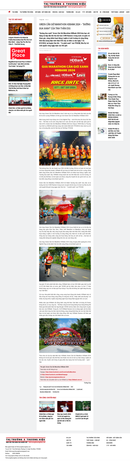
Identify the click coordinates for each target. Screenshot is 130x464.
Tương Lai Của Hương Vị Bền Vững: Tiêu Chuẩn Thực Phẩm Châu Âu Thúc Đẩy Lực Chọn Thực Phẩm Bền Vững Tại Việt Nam (114, 101)
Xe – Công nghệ (104, 12)
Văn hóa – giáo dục (58, 12)
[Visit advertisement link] (109, 30)
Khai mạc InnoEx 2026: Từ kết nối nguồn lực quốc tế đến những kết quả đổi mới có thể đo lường (64, 418)
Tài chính (15, 12)
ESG (72, 386)
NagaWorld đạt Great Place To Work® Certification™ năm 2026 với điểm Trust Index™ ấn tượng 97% (20, 64)
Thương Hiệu (90, 443)
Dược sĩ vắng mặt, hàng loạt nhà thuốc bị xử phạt (114, 67)
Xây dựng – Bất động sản (42, 12)
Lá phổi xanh (79, 389)
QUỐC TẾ (68, 443)
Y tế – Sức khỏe (86, 12)
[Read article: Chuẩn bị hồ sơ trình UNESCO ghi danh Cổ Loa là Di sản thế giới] (83, 406)
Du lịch (78, 12)
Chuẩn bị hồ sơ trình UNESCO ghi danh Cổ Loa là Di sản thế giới (81, 416)
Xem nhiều (109, 443)
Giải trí (95, 12)
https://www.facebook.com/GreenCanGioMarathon (60, 372)
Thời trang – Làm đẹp (117, 12)
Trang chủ (41, 19)
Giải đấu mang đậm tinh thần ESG (47, 389)
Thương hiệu (70, 12)
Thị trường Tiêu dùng (26, 12)
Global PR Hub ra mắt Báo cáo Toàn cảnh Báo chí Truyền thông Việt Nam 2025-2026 (114, 133)
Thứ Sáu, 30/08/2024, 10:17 (45, 50)
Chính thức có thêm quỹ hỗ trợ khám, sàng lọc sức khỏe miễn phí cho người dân (20, 110)
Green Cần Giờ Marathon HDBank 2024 (66, 389)
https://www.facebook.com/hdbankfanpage (54, 374)
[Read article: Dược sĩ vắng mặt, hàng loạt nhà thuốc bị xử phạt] (102, 67)
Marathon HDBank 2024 (45, 392)
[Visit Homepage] (65, 5)
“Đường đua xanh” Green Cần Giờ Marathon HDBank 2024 (56, 386)
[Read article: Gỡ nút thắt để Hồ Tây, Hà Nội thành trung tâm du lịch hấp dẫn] (102, 55)
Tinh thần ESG (56, 392)
